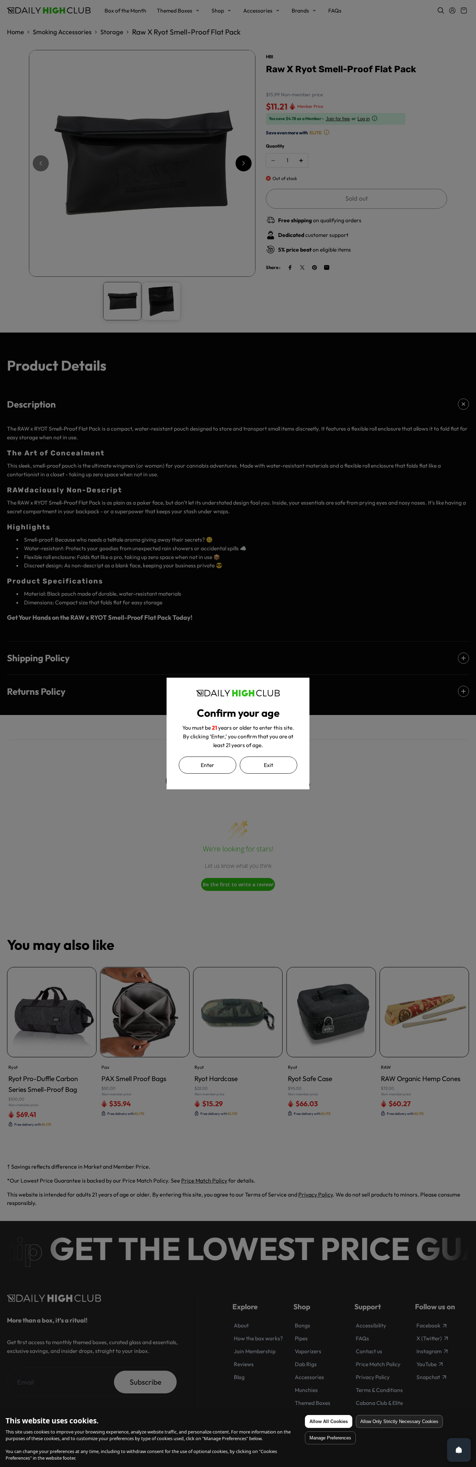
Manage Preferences (330, 1437)
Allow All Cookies (328, 1421)
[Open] (459, 1450)
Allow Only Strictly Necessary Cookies (399, 1421)
